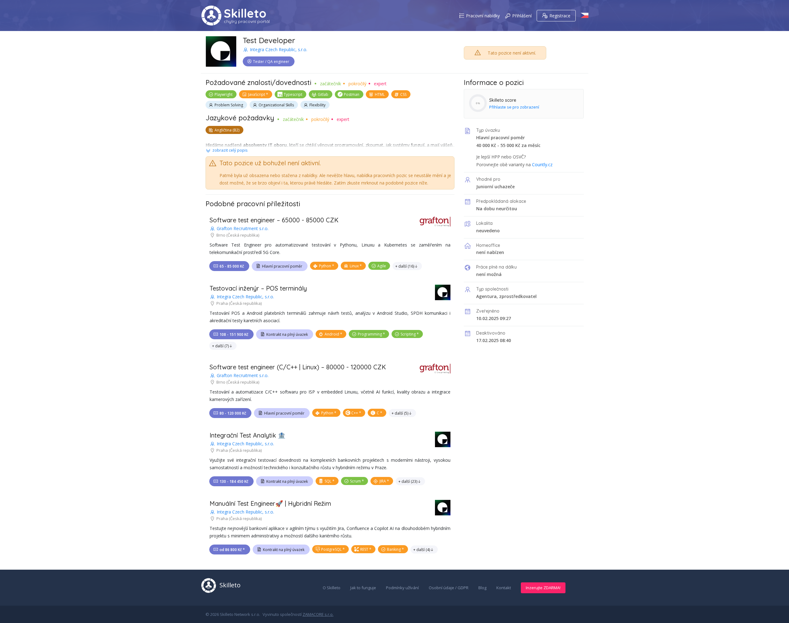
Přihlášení (522, 16)
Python (325, 266)
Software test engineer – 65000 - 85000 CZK (274, 220)
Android (332, 334)
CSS (403, 94)
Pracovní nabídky (483, 16)
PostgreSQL (331, 549)
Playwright (224, 94)
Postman (351, 94)
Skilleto (245, 13)
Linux (354, 266)
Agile (381, 266)
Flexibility (317, 105)
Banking (394, 549)
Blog (482, 587)
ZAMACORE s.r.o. (318, 614)
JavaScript (256, 94)
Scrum (355, 481)
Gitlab (323, 94)
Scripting (408, 334)
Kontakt (503, 587)
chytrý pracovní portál (247, 21)
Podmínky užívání (402, 587)
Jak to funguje (363, 587)
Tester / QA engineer (271, 61)
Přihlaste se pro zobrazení (514, 107)
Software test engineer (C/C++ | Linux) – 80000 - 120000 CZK (298, 367)
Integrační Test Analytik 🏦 (248, 435)
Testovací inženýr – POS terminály (258, 288)
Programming (370, 334)
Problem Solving (229, 105)
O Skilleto (331, 587)
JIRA (382, 481)
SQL (328, 481)
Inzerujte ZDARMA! (543, 587)
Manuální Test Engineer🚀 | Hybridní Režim (270, 503)
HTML (380, 94)
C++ (354, 413)
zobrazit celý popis (230, 150)
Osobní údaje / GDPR (448, 587)
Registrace (559, 16)
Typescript (293, 94)
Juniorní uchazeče (495, 186)
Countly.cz (542, 164)
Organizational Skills (276, 105)
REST (364, 549)
